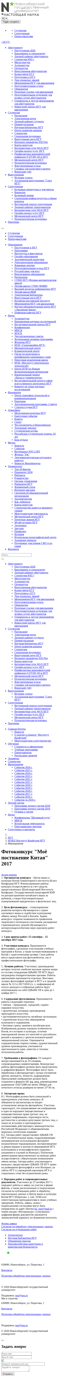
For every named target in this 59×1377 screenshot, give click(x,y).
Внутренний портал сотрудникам (33, 204)
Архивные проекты (25, 540)
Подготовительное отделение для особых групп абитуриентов (33, 96)
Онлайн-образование (26, 256)
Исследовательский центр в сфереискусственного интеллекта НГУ (33, 382)
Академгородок (23, 498)
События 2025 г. (23, 770)
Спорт (17, 422)
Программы (21, 250)
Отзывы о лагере (23, 811)
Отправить (8, 1374)
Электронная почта (25, 118)
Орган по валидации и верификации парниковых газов (32, 355)
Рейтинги (19, 475)
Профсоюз (20, 531)
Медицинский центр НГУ (29, 159)
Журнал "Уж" (22, 454)
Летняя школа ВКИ (25, 292)
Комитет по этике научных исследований (29, 388)
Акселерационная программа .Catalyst (35, 404)
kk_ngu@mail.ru (43, 1208)
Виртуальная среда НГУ (27, 139)
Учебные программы (26, 749)
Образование (15, 244)
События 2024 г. (23, 773)
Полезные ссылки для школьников (33, 91)
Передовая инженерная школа (31, 359)
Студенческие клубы (26, 430)
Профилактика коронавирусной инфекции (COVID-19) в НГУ (32, 155)
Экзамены (13, 758)
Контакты (13, 549)
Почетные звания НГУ (27, 519)
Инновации (14, 392)
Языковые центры (24, 265)
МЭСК (18, 333)
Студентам (20, 30)
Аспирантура (21, 65)
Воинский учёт (22, 171)
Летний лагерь (16, 802)
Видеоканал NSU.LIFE (27, 451)
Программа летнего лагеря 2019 (32, 808)
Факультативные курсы (27, 165)
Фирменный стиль (24, 487)
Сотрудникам (22, 33)
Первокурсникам (24, 124)
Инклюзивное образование (29, 274)
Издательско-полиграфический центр (35, 537)
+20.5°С (5, 42)
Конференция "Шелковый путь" (32, 817)
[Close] (2, 1340)
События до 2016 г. (25, 799)
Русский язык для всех (27, 271)
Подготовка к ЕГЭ (24, 77)
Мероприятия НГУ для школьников (34, 83)
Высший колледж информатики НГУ (35, 289)
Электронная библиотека (28, 294)
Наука (11, 315)
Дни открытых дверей (26, 80)
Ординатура (21, 68)
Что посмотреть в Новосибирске (32, 425)
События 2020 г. (23, 785)
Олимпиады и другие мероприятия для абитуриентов (34, 102)
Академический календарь (29, 259)
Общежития (21, 89)
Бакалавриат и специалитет (29, 53)
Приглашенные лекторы (28, 826)
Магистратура (22, 62)
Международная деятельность (31, 513)
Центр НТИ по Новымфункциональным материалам (31, 370)
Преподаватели (23, 752)
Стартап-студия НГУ (26, 407)
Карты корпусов (23, 145)
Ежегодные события (25, 416)
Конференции (22, 327)
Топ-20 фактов (22, 469)
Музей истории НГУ (26, 522)
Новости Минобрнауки (27, 463)
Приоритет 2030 (23, 472)
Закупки (19, 528)
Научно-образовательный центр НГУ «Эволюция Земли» (35, 308)
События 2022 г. (23, 779)
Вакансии (19, 192)
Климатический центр (26, 351)
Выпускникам (16, 174)
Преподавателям (23, 36)
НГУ (10, 837)
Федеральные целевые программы (33, 339)
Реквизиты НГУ (23, 484)
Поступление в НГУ (25, 247)
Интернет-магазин (24, 490)
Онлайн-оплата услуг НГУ (29, 151)
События (19, 448)
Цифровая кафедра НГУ (27, 312)
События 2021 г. (23, 782)
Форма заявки (9, 1223)
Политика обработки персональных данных (26, 1275)
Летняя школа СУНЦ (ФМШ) (30, 286)
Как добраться (22, 501)
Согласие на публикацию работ (19, 1229)
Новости (19, 445)
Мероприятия (15, 764)
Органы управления (25, 481)
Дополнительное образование (31, 262)
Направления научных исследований (35, 321)
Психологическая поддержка (30, 162)
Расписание (21, 115)
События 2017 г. (23, 794)
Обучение (13, 743)
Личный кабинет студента (29, 121)
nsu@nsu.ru (21, 1295)
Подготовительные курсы (28, 86)
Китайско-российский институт (32, 300)
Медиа (11, 442)
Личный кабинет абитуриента (31, 56)
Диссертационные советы (28, 336)
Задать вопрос (9, 874)
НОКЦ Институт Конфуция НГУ (26, 840)
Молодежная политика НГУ (30, 413)
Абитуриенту (15, 47)
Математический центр (27, 348)
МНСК (18, 330)
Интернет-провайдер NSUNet (31, 142)
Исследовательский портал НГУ (32, 324)
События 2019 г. (23, 788)
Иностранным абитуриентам (30, 71)
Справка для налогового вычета (32, 168)
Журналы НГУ (22, 342)
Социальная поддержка (27, 136)
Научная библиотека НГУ (28, 127)
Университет (15, 466)
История (19, 534)
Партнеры (13, 222)
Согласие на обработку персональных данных (27, 1226)
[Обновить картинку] (2, 1360)
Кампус (18, 419)
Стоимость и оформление (28, 746)
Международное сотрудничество (32, 740)
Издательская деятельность (29, 823)
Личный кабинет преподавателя (32, 207)
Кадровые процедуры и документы (34, 189)
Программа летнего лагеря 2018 (32, 805)
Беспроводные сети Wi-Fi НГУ (31, 148)
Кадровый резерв (24, 195)
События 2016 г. (23, 796)
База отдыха (21, 439)
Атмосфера (14, 410)
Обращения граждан (19, 1241)
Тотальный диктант (25, 427)
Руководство (21, 478)
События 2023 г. (23, 776)
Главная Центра (17, 729)
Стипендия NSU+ (24, 59)
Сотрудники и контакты (21, 829)
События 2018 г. (23, 791)
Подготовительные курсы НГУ (31, 268)
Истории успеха (23, 177)
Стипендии (20, 133)
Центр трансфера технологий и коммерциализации (31, 397)
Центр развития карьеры (28, 130)
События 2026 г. (23, 767)
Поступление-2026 (24, 50)
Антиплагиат (15, 1235)
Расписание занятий (25, 755)
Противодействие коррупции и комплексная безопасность (25, 1245)
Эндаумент (20, 525)
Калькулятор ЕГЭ (24, 74)
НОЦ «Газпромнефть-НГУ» (29, 345)
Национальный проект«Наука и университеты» (28, 376)
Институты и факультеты (28, 253)
